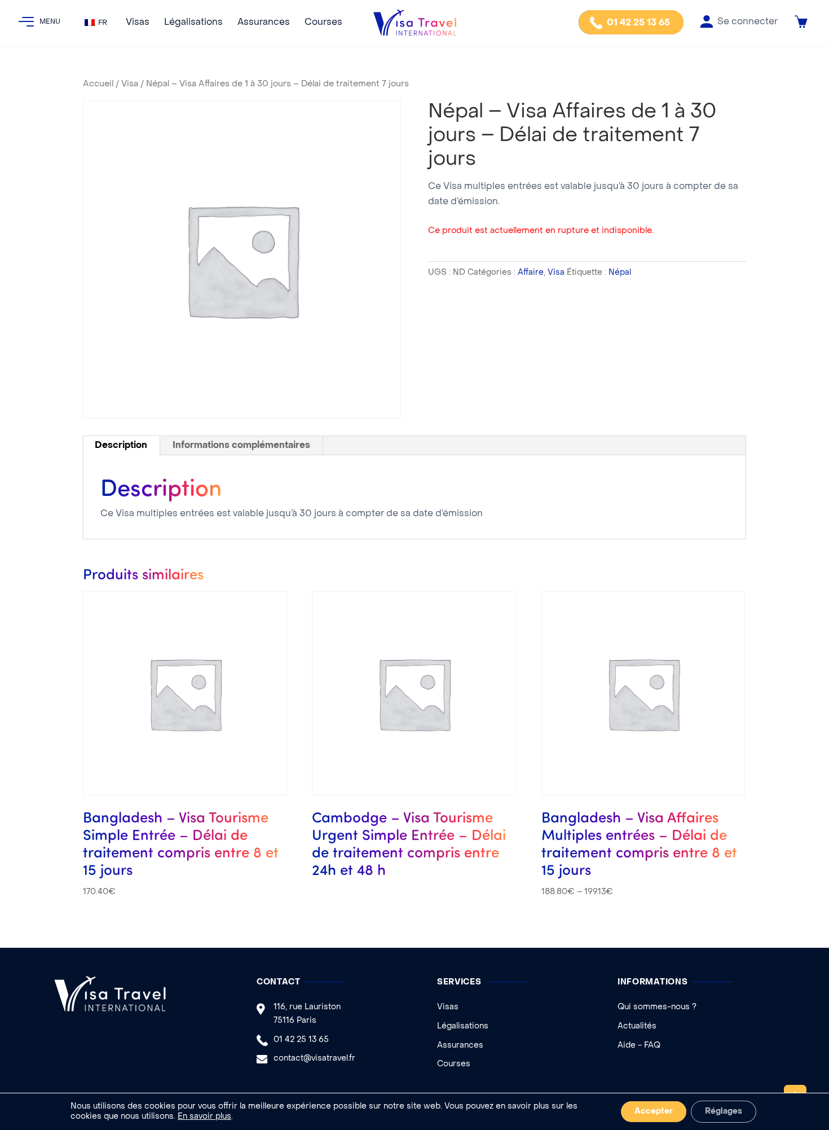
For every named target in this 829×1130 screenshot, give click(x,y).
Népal (619, 272)
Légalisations (193, 22)
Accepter (653, 1111)
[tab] (121, 445)
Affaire (531, 272)
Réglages (723, 1111)
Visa (129, 84)
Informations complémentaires (241, 445)
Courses (323, 22)
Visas (137, 22)
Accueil (98, 84)
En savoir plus (204, 1116)
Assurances (263, 22)
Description (121, 445)
